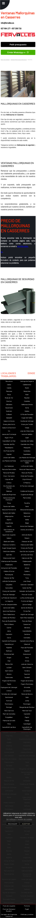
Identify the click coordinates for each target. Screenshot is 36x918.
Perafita (27, 503)
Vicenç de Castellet (9, 591)
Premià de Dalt (9, 654)
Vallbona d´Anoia (27, 404)
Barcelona (9, 381)
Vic (9, 431)
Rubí (26, 394)
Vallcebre (9, 404)
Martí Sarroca (9, 711)
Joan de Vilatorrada (27, 431)
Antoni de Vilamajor (27, 526)
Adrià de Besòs (27, 535)
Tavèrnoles (9, 677)
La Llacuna (27, 691)
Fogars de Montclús (9, 681)
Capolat (9, 454)
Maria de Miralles (9, 473)
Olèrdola (27, 628)
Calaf (27, 438)
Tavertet (27, 674)
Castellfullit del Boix (9, 727)
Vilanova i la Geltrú (9, 545)
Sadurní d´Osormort (9, 428)
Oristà (27, 661)
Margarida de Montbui (27, 707)
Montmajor (27, 704)
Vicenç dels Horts (9, 424)
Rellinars (9, 651)
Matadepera (9, 447)
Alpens (9, 519)
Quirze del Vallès (9, 608)
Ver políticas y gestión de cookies (19, 819)
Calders (27, 571)
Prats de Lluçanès (9, 906)
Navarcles (27, 391)
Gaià (27, 697)
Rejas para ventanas (5, 59)
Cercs (9, 638)
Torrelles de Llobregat (9, 694)
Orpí (9, 661)
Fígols (9, 684)
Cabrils (9, 526)
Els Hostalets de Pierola (9, 487)
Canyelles (9, 584)
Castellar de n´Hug (27, 444)
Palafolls (9, 648)
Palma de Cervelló (9, 720)
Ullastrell (27, 644)
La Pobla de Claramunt (9, 598)
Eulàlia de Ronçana (27, 491)
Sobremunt (27, 654)
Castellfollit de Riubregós (27, 728)
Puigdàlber (9, 717)
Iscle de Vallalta (27, 434)
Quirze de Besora (27, 608)
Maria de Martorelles (9, 469)
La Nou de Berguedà (27, 598)
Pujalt (27, 909)
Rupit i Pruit (9, 438)
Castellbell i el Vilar (9, 441)
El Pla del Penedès (27, 414)
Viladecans (9, 565)
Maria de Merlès (27, 473)
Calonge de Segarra (27, 381)
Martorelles (27, 498)
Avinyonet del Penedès (9, 568)
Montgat (9, 707)
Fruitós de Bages (27, 601)
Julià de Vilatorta (27, 664)
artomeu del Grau (27, 555)
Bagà (27, 523)
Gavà (27, 506)
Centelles (27, 638)
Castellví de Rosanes (9, 641)
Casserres (26, 624)
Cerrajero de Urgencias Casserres (9, 915)
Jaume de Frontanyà (9, 434)
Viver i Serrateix (9, 476)
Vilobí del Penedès (27, 476)
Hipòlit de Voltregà (27, 614)
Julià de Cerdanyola (9, 581)
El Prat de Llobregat (27, 486)
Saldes (27, 411)
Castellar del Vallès (27, 441)
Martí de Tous (27, 711)
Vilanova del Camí (9, 558)
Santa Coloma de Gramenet (9, 499)
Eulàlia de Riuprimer (9, 494)
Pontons (27, 906)
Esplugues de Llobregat (9, 687)
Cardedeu (27, 451)
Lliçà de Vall (9, 479)
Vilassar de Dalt (27, 541)
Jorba (27, 701)
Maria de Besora (27, 694)
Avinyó (27, 568)
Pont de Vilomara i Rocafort (9, 910)
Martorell (27, 516)
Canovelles (9, 588)
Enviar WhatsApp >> (16, 52)
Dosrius (9, 401)
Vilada (27, 428)
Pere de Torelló (27, 594)
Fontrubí (9, 701)
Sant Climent (26, 667)
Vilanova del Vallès (27, 545)
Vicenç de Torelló (27, 424)
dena (9, 631)
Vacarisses (9, 408)
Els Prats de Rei (9, 451)
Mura (9, 394)
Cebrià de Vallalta (9, 551)
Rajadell (27, 651)
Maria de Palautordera (27, 469)
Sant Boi (9, 555)
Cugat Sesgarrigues (9, 548)
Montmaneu (9, 704)
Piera (9, 503)
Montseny (27, 574)
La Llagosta (9, 601)
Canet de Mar (27, 588)
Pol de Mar (27, 611)
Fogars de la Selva (27, 681)
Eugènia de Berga (27, 494)
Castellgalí (26, 724)
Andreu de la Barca (27, 530)
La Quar (9, 667)
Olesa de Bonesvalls (27, 510)
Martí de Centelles (9, 714)
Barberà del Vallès (9, 513)
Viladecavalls (27, 561)
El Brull (9, 691)
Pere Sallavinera (9, 614)
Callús (9, 384)
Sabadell (9, 418)
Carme (9, 628)
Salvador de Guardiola (27, 591)
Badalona (27, 565)
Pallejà (27, 720)
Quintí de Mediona (9, 611)
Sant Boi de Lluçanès (27, 551)
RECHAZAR (12, 824)
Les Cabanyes (9, 466)
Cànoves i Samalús (27, 584)
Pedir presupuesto (18, 44)
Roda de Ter (9, 398)
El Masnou (27, 483)
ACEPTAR (25, 824)
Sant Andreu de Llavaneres (9, 530)
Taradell (27, 677)
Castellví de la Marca (27, 641)
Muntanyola (9, 574)
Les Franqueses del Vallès (27, 462)
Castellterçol (9, 644)
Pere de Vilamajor (9, 594)
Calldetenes (27, 384)
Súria (27, 408)
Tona (27, 578)
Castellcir (9, 634)
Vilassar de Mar (9, 578)
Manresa (9, 391)
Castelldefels (27, 631)
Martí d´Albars (9, 624)
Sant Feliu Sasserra (27, 618)
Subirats (9, 411)
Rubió (27, 388)
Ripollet (27, 398)
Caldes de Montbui (9, 618)
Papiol (27, 717)
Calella (9, 388)
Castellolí (27, 714)
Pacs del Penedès (27, 648)
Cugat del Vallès (26, 418)
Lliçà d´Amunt (27, 479)
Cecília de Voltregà (27, 421)
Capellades (27, 454)
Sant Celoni (9, 671)
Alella (27, 519)
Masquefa (27, 447)
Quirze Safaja (27, 604)
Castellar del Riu (9, 444)
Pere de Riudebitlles (9, 621)
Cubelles (27, 401)
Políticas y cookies (27, 914)
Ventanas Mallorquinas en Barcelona (19, 59)
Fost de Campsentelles (9, 604)
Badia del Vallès (9, 541)
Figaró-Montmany (27, 684)
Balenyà (9, 491)
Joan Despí (27, 581)
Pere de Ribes (27, 621)
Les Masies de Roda (9, 461)
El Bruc (9, 483)
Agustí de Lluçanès (9, 535)
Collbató (9, 414)
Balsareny (27, 513)
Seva (27, 657)
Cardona (27, 634)
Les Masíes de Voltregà (27, 457)
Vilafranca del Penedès (9, 561)
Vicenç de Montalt (27, 548)
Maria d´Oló (9, 664)
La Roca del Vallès (27, 466)
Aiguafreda (9, 523)
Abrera (9, 674)
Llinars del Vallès (9, 457)
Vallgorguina (9, 516)
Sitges (9, 657)
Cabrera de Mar (27, 558)
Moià (9, 724)
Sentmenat (9, 697)
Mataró (27, 538)
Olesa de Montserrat (9, 510)
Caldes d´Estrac (9, 571)
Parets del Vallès (9, 506)
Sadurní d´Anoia (9, 421)
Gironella (27, 687)
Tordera (27, 671)
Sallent (9, 538)
